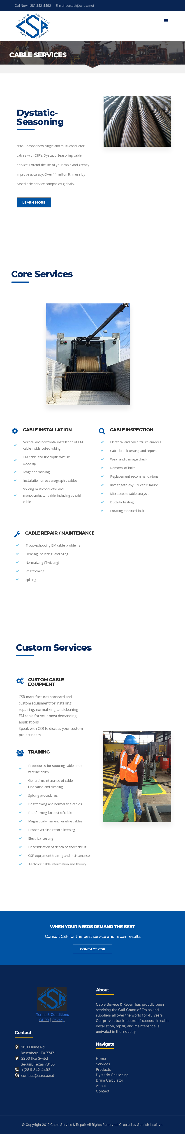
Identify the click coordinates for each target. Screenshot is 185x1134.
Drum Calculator (109, 1080)
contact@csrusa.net (37, 1075)
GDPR (44, 1020)
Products (103, 1069)
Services (103, 1064)
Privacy (58, 1020)
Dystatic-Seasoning (112, 1075)
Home (101, 1058)
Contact (102, 1091)
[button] (166, 21)
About (101, 1085)
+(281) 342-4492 (35, 1069)
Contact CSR (92, 949)
